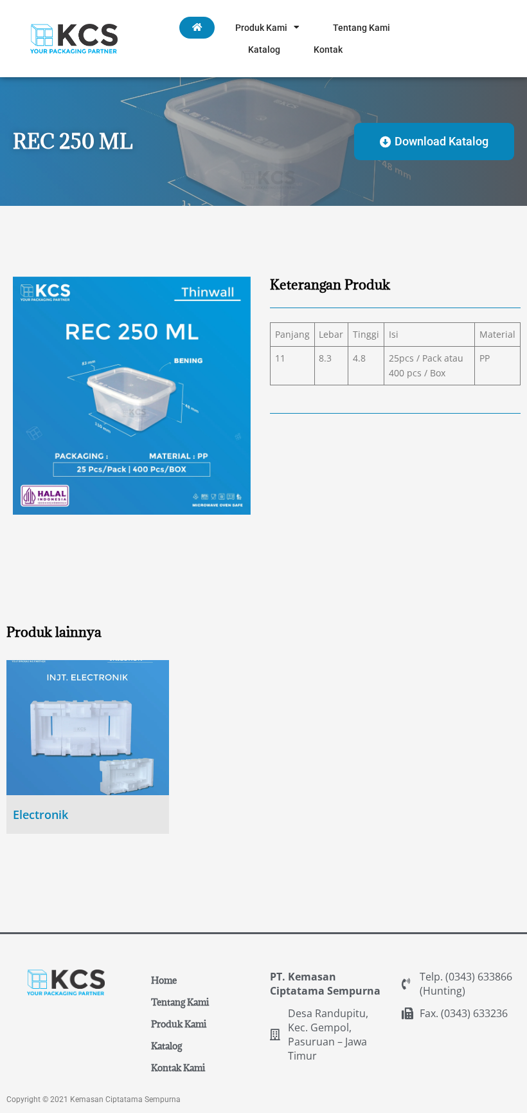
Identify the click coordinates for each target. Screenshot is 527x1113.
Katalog (264, 49)
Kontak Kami (178, 1068)
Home (164, 980)
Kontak (328, 49)
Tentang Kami (361, 28)
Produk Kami (261, 28)
